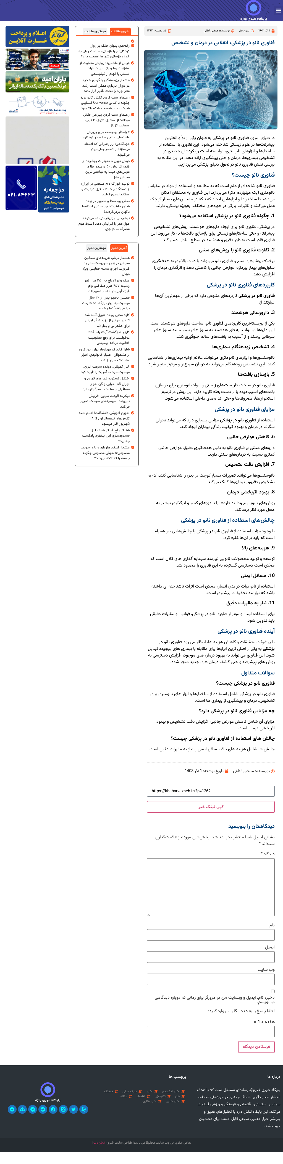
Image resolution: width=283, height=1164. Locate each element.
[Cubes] (22, 1109)
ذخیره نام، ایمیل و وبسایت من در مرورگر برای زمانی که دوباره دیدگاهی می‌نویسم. (215, 1000)
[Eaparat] (83, 1109)
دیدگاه (268, 854)
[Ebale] (42, 1109)
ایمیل (270, 947)
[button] (278, 10)
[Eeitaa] (63, 1109)
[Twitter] (73, 1109)
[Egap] (32, 1109)
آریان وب (99, 1142)
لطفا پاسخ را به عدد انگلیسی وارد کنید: (241, 1011)
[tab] (120, 31)
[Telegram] (12, 1109)
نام (272, 925)
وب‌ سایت (266, 970)
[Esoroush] (53, 1109)
